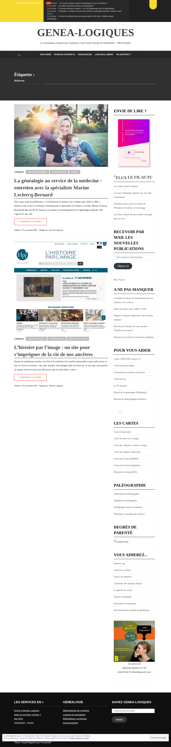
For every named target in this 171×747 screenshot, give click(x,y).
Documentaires (70, 723)
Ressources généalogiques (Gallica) (130, 399)
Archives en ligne (36, 338)
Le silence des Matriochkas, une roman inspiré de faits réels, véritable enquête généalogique (80, 17)
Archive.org (119, 563)
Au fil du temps (59, 172)
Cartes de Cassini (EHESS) (126, 458)
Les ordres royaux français (126, 186)
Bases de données (77, 338)
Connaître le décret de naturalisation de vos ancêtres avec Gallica (133, 300)
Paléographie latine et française (128, 507)
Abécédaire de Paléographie (126, 494)
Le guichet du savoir (123, 590)
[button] (61, 135)
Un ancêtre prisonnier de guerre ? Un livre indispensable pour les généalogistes (80, 8)
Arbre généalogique (37, 172)
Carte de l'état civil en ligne (126, 438)
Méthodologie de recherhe (76, 710)
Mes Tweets (119, 279)
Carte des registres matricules (127, 452)
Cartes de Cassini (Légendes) (127, 465)
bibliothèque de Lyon (141, 672)
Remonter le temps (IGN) (125, 472)
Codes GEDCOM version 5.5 (127, 359)
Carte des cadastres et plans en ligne (130, 445)
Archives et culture (122, 570)
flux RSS (18, 719)
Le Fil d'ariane (120, 385)
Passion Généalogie (123, 596)
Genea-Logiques (85, 32)
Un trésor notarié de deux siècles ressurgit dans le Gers (133, 216)
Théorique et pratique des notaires (129, 514)
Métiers (74, 172)
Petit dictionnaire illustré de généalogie (131, 610)
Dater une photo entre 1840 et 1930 (130, 309)
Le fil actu (140, 177)
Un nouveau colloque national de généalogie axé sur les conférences (77, 3)
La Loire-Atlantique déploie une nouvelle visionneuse (132, 195)
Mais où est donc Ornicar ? (27, 715)
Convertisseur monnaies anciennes (129, 372)
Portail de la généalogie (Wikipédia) (130, 392)
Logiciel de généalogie (74, 715)
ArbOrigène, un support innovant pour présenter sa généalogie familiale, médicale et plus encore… (84, 12)
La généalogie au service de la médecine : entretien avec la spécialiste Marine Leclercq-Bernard (58, 187)
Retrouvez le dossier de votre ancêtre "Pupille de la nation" (130, 328)
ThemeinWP (45, 742)
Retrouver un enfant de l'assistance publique (134, 337)
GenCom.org (120, 379)
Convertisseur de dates (124, 365)
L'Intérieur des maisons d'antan (128, 583)
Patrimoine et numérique (125, 603)
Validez (119, 719)
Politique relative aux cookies (79, 738)
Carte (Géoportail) (122, 432)
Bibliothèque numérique (75, 719)
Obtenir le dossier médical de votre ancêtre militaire (133, 317)
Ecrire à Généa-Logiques (26, 710)
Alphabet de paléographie (125, 500)
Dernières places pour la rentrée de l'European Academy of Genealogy (129, 206)
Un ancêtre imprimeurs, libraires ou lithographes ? (70, 6)
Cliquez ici (123, 266)
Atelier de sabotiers (122, 576)
